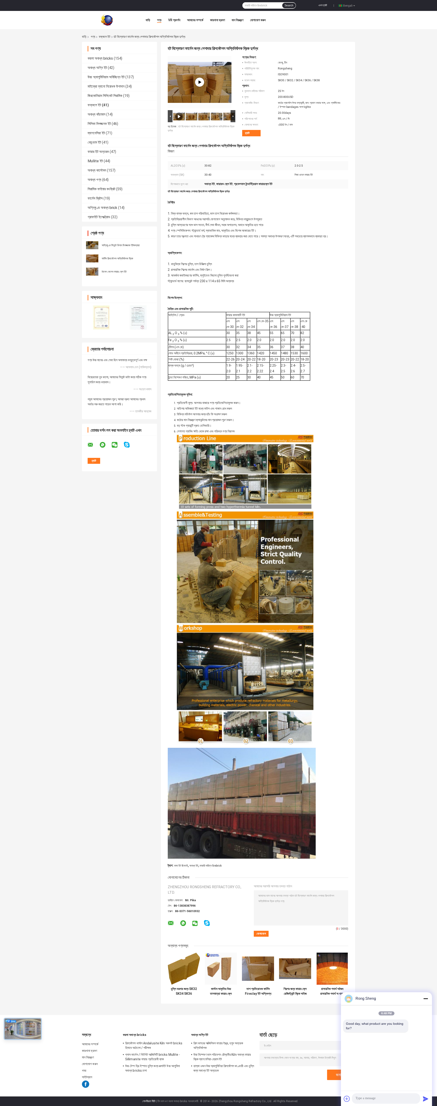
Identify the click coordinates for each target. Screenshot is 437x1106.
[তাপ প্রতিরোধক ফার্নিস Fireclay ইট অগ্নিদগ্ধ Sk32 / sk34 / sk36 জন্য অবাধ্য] (258, 969)
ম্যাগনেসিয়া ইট (96, 133)
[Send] (425, 1099)
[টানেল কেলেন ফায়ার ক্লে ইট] (92, 271)
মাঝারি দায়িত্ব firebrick (211, 865)
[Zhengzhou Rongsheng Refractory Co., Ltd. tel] (219, 927)
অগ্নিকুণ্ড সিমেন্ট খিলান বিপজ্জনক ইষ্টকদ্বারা (121, 245)
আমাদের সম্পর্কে (195, 20)
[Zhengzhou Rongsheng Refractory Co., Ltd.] (107, 19)
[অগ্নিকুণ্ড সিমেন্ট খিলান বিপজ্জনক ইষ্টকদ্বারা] (92, 244)
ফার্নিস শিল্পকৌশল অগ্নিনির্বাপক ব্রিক (117, 258)
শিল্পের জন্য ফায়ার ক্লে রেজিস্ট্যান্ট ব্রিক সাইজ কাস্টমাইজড (295, 991)
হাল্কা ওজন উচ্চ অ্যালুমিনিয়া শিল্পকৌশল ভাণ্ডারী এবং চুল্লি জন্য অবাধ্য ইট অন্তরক (223, 1068)
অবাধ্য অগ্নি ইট (97, 68)
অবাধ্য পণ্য (94, 180)
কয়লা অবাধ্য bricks (100, 58)
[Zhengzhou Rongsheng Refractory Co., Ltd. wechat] (117, 445)
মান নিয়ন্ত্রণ (237, 20)
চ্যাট (247, 133)
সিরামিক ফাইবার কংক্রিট (101, 189)
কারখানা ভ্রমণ (217, 20)
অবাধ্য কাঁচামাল (96, 114)
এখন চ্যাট (322, 5)
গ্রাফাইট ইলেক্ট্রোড (99, 217)
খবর (84, 1070)
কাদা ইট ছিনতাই (181, 865)
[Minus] (425, 998)
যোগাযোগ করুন (258, 20)
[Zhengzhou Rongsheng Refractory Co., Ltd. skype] (129, 444)
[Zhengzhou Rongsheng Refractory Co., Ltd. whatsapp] (105, 445)
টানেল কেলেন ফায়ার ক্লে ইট (114, 271)
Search (289, 5)
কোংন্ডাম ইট (94, 142)
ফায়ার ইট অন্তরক (98, 152)
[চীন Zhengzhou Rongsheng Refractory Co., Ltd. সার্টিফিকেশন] (100, 317)
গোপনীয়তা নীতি (148, 1101)
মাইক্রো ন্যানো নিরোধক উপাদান (106, 86)
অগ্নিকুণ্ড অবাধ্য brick (102, 207)
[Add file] (347, 1099)
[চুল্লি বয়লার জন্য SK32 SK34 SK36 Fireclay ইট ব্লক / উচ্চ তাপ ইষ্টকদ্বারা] (184, 969)
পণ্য (159, 20)
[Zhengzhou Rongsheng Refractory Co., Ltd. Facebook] (85, 1086)
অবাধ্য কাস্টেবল (97, 170)
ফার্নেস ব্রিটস (95, 198)
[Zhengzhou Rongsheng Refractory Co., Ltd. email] (93, 445)
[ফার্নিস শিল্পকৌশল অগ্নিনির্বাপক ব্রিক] (92, 258)
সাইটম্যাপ (87, 1077)
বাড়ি (148, 20)
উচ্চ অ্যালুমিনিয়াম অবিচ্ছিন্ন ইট (106, 77)
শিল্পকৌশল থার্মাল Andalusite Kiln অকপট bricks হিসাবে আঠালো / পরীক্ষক (153, 1045)
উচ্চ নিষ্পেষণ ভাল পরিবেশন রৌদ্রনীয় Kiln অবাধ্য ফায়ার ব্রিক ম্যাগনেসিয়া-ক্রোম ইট (222, 1057)
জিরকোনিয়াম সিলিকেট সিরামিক (105, 96)
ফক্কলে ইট (104, 36)
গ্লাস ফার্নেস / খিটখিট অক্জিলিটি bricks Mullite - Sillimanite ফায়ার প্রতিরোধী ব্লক (152, 1057)
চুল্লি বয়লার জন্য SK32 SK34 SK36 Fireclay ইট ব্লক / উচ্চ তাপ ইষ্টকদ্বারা (184, 991)
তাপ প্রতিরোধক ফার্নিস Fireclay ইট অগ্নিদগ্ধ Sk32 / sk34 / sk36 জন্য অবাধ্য (258, 991)
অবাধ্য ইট (193, 865)
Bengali (348, 5)
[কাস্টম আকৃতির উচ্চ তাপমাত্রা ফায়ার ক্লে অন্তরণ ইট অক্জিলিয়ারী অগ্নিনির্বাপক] (221, 969)
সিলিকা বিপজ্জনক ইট (99, 124)
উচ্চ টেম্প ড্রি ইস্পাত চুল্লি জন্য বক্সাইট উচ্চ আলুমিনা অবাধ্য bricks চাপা (152, 1068)
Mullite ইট (95, 161)
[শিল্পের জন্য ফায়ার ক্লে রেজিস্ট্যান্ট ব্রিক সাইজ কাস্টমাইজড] (295, 969)
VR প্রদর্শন (174, 20)
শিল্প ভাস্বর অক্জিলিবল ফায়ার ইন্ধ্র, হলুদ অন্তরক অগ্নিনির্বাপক (218, 1045)
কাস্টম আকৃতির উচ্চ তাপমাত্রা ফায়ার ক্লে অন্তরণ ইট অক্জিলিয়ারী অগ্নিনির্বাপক (221, 991)
